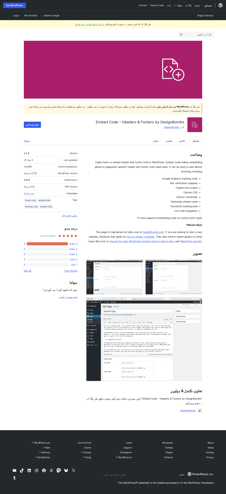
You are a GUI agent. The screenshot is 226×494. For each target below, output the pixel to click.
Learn (129, 442)
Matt (46, 447)
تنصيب (169, 140)
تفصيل (195, 140)
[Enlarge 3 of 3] (198, 301)
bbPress (44, 452)
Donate (86, 452)
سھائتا (27, 140)
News (211, 447)
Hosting (210, 452)
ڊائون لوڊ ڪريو (32, 124)
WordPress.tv (124, 457)
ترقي (155, 140)
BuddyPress (42, 457)
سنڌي (181, 474)
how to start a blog (163, 241)
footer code (30, 200)
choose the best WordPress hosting (129, 241)
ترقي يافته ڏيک (69, 215)
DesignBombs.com (153, 232)
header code (46, 206)
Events (87, 447)
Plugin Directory (205, 15)
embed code (44, 200)
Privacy (210, 457)
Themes (169, 447)
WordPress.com (41, 442)
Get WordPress (14, 5)
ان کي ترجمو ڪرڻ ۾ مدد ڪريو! (89, 24)
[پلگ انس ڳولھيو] (181, 35)
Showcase (167, 442)
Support (128, 447)
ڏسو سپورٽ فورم (68, 297)
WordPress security (191, 241)
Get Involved (84, 442)
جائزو (182, 140)
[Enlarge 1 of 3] (198, 263)
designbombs (171, 127)
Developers (126, 452)
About (211, 442)
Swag (87, 457)
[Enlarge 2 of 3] (138, 263)
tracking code (31, 206)
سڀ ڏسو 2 (29, 193)
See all (27, 270)
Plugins (169, 452)
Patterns (168, 457)
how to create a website (141, 236)
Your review (70, 270)
